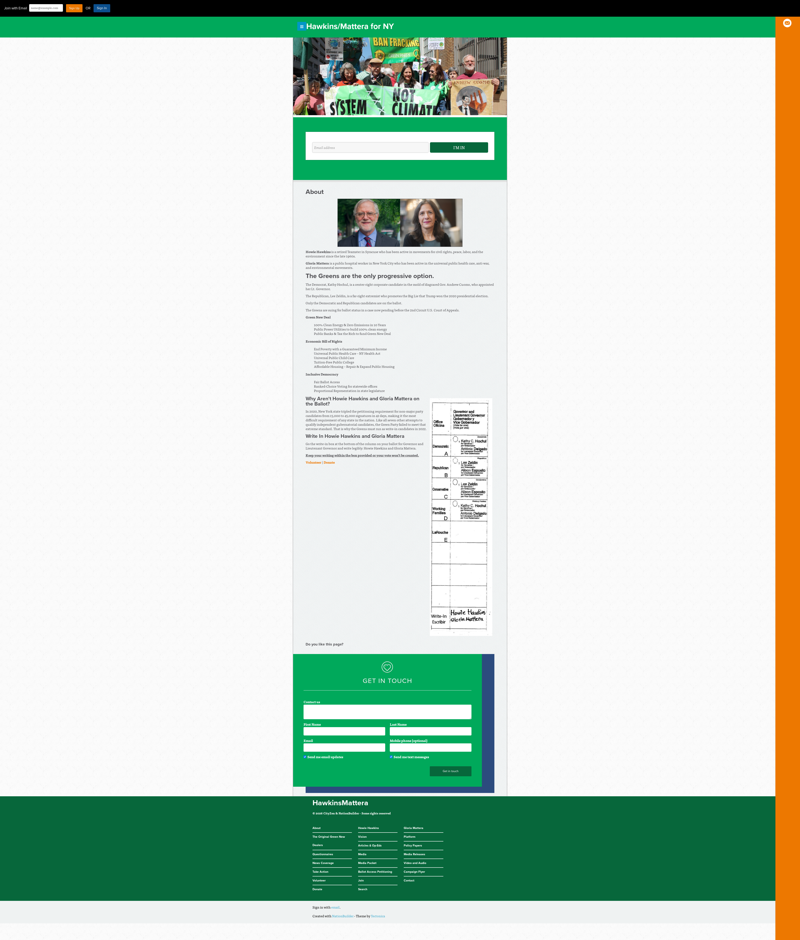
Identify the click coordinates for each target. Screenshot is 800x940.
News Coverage (323, 863)
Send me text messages (411, 757)
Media (362, 854)
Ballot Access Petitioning (375, 872)
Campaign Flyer (414, 872)
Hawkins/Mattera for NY (350, 26)
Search (362, 889)
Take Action (320, 872)
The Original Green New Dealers (328, 841)
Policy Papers (413, 845)
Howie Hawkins (368, 828)
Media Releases (414, 854)
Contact (409, 880)
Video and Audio (415, 863)
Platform (409, 837)
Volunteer (313, 462)
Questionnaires (322, 854)
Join (361, 880)
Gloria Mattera (413, 828)
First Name (312, 724)
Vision (362, 837)
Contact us (312, 702)
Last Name (398, 724)
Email (308, 740)
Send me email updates (325, 757)
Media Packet (367, 863)
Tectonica (378, 916)
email (335, 907)
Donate (317, 889)
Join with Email (15, 8)
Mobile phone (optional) (409, 740)
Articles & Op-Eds (370, 845)
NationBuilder (343, 916)
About (316, 828)
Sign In (102, 8)
